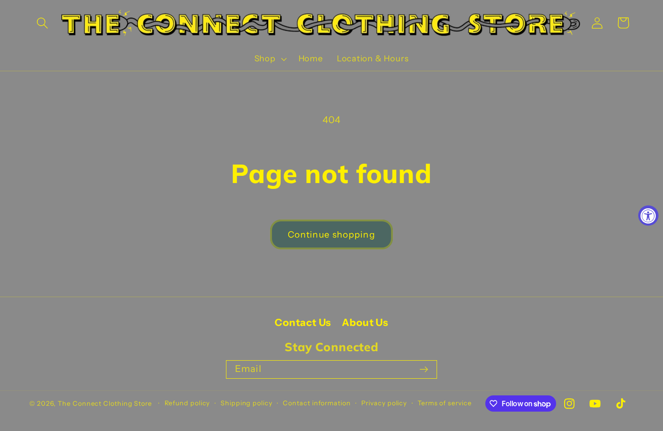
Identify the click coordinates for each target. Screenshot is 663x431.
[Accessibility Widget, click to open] (648, 216)
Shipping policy (246, 403)
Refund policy (187, 403)
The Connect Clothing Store (105, 403)
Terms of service (445, 403)
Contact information (316, 403)
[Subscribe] (424, 369)
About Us (365, 322)
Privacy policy (384, 403)
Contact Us (303, 322)
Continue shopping (331, 234)
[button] (42, 23)
